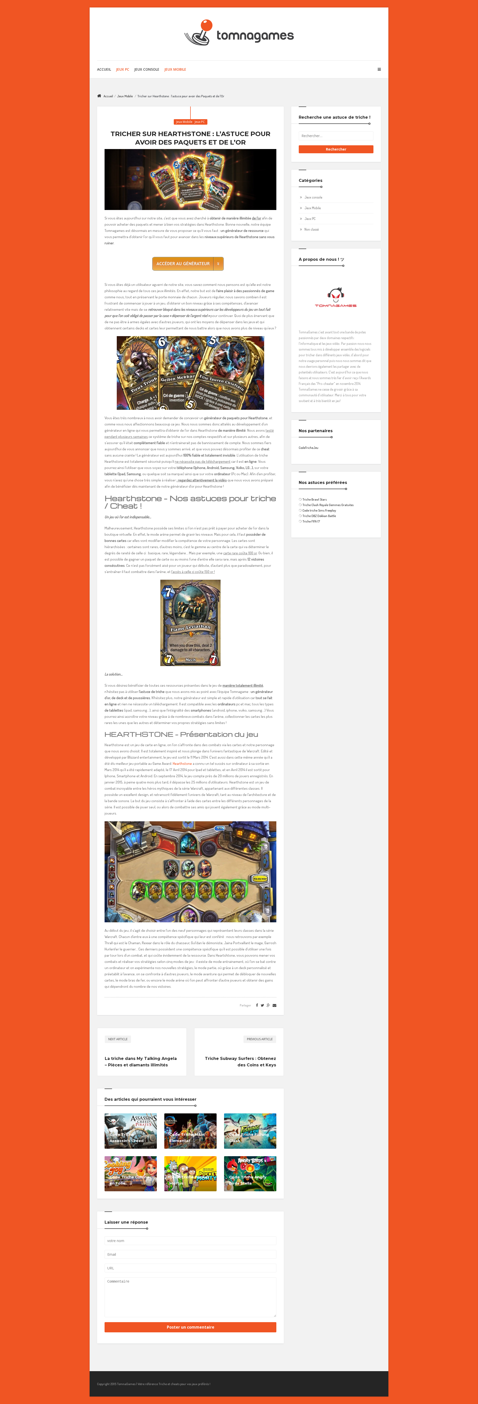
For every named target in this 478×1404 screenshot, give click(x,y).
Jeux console (313, 197)
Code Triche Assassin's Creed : (128, 1137)
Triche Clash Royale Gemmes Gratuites (328, 505)
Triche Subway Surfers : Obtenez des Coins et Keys (240, 1061)
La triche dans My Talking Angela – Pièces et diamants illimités (141, 1061)
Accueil (104, 69)
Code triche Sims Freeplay (319, 510)
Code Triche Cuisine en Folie (129, 1180)
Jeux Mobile (175, 69)
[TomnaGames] (239, 34)
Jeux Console (146, 69)
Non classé (311, 229)
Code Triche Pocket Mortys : (189, 1180)
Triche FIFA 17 (311, 521)
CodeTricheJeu (308, 448)
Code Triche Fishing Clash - (249, 1137)
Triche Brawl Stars (314, 499)
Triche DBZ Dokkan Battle (319, 516)
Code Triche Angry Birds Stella (247, 1180)
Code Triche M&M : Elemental (188, 1137)
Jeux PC (122, 69)
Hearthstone (182, 763)
